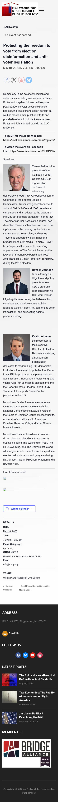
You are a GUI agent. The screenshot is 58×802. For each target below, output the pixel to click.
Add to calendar (20, 508)
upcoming (8, 548)
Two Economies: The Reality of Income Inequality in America (37, 696)
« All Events (10, 27)
